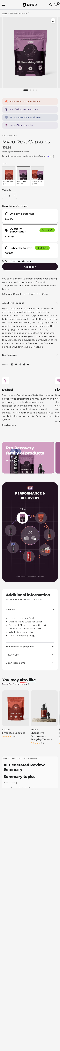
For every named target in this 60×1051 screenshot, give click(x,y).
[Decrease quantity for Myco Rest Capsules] (4, 196)
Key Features (9, 355)
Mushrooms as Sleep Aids (20, 646)
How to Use (12, 654)
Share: (5, 364)
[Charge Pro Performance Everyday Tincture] (44, 708)
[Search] (50, 5)
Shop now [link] (11, 460)
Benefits (10, 609)
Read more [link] (8, 425)
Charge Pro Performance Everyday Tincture (41, 736)
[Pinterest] (20, 364)
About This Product (13, 303)
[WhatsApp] (24, 364)
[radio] (8, 176)
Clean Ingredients (15, 662)
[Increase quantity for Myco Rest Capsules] (14, 196)
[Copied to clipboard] (28, 364)
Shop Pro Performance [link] (15, 684)
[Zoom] (53, 20)
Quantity (6, 190)
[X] (16, 364)
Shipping (6, 152)
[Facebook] (12, 364)
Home (4, 13)
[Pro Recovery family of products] (28, 458)
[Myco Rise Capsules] (15, 708)
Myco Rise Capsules (13, 733)
